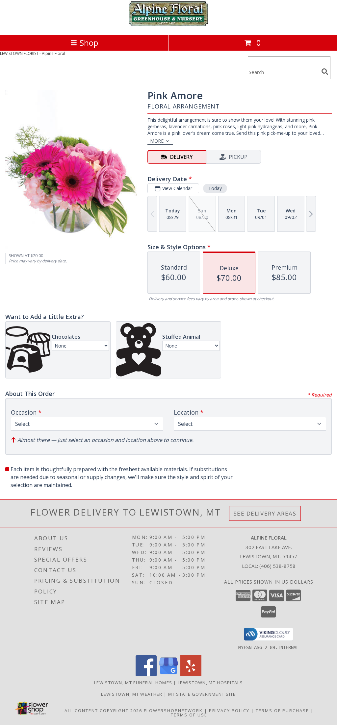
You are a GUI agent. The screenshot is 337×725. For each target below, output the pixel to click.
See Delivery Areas (265, 513)
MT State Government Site (202, 694)
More (157, 141)
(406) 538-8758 (277, 566)
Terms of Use (189, 715)
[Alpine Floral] (168, 25)
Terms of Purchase (282, 710)
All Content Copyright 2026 (103, 710)
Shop (89, 42)
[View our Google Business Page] (168, 674)
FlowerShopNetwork (173, 710)
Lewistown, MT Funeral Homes (133, 683)
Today (215, 188)
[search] (325, 71)
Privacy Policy (229, 710)
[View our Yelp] (190, 674)
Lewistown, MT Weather (131, 694)
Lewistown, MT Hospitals (210, 683)
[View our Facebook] (146, 674)
